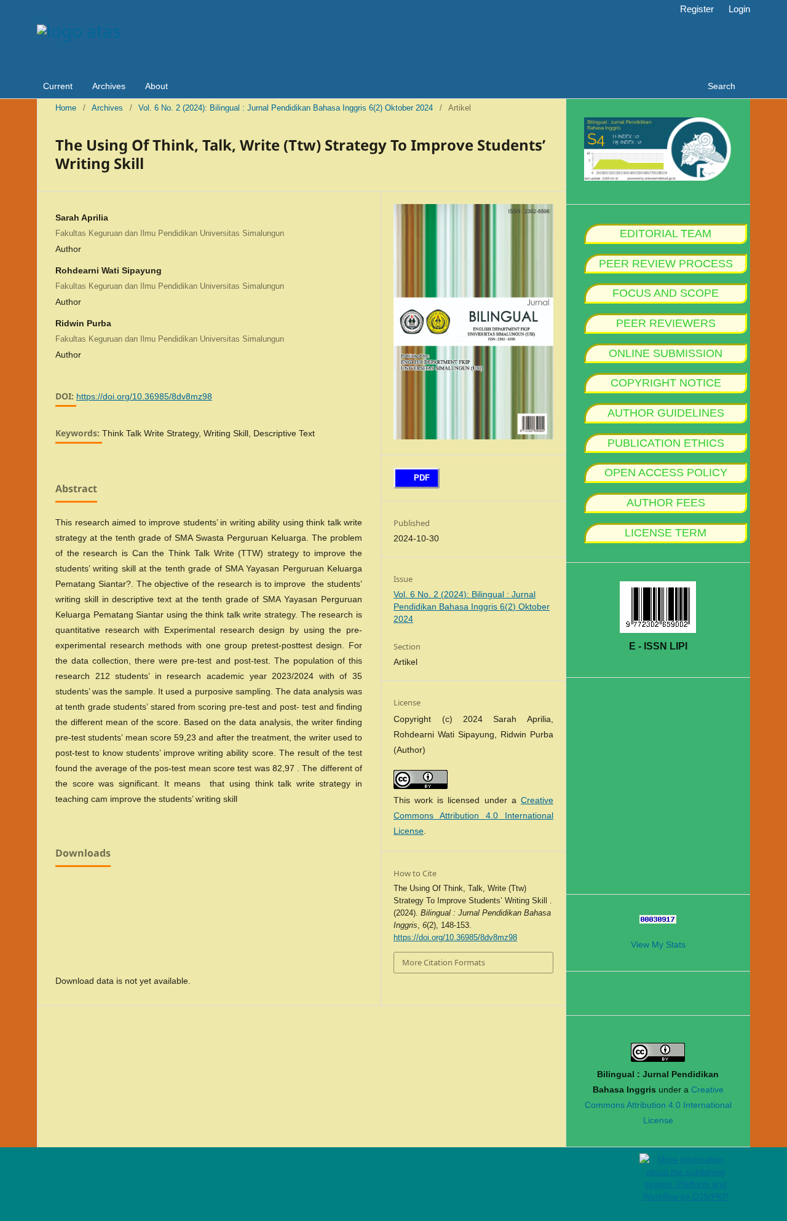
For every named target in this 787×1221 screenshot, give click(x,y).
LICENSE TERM (665, 533)
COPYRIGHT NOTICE (666, 383)
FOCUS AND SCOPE (665, 293)
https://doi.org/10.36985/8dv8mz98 (144, 396)
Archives (108, 86)
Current (58, 86)
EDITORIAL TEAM (665, 233)
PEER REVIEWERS (666, 323)
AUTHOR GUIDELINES (665, 413)
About (156, 86)
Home (65, 107)
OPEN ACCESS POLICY (665, 472)
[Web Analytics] (657, 920)
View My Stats (658, 944)
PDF (420, 477)
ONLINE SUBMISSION (665, 353)
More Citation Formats (443, 962)
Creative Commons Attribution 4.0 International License (473, 815)
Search (720, 86)
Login (739, 9)
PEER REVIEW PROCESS (666, 263)
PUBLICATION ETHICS (665, 443)
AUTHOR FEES (666, 503)
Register (697, 9)
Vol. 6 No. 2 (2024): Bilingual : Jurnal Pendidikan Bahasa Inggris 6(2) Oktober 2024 (285, 107)
